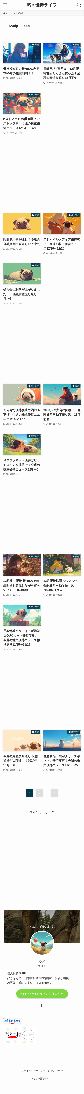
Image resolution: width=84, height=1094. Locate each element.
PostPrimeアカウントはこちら (42, 993)
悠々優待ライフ (42, 5)
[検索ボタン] (79, 5)
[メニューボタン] (5, 5)
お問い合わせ (55, 1070)
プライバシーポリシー (33, 1070)
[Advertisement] (42, 174)
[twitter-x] (42, 1006)
